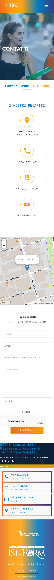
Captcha (27, 412)
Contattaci (15, 501)
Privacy (20, 570)
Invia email (27, 430)
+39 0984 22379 (29, 161)
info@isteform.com (27, 215)
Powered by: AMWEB (27, 577)
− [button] (4, 245)
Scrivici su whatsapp (19, 489)
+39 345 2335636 (29, 188)
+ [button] (4, 241)
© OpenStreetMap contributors (42, 303)
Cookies (33, 570)
